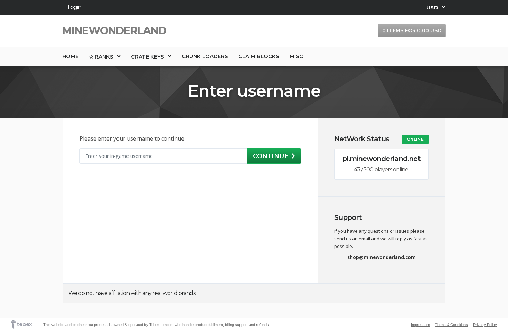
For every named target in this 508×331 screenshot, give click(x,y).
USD (433, 7)
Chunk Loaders (205, 56)
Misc (296, 56)
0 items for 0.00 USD (411, 30)
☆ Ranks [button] (102, 56)
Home (70, 56)
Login (74, 7)
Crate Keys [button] (148, 56)
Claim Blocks (258, 56)
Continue (271, 156)
